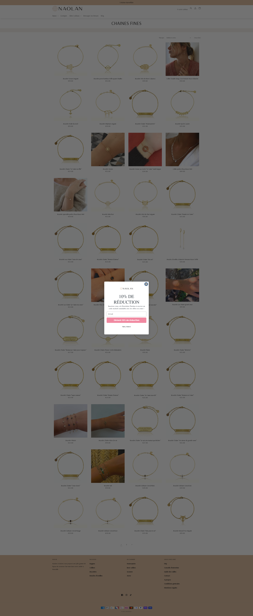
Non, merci (126, 327)
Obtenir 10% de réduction (126, 320)
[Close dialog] (146, 284)
